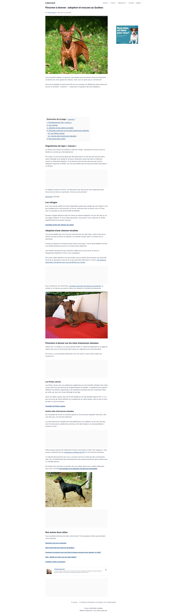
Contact (131, 3)
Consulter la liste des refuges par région (59, 225)
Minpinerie (49, 196)
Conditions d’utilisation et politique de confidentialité (97, 602)
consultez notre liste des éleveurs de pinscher (85, 286)
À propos (74, 602)
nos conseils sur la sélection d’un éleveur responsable (78, 468)
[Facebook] (106, 570)
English (138, 3)
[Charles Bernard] (49, 571)
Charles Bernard (52, 12)
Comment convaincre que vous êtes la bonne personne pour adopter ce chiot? (73, 552)
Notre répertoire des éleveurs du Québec (59, 548)
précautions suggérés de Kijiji (74, 452)
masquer (71, 119)
